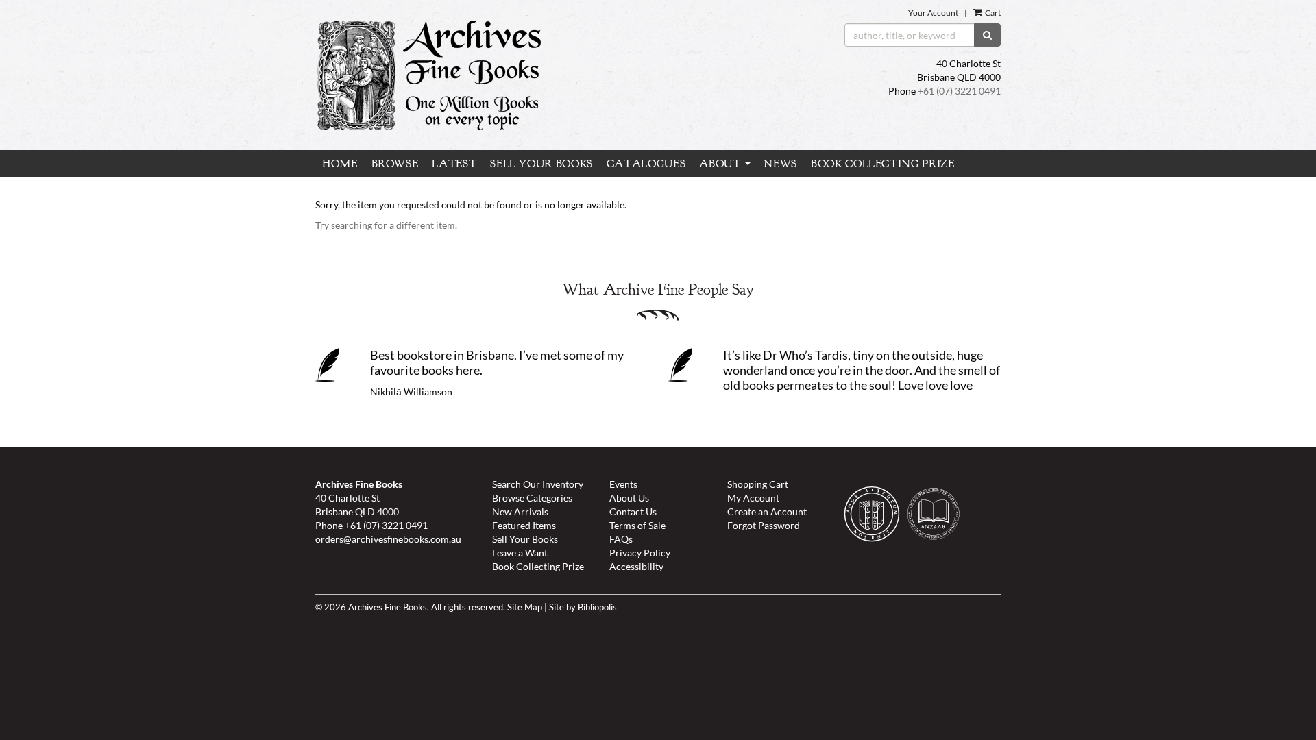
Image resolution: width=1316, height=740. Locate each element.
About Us (629, 498)
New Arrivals (520, 511)
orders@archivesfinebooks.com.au (388, 539)
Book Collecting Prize (882, 164)
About (719, 164)
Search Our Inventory (537, 484)
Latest (454, 164)
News (780, 164)
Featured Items (524, 525)
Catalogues (646, 164)
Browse (395, 164)
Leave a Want (520, 552)
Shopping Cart (757, 484)
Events (623, 484)
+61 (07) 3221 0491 (959, 91)
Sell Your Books (541, 164)
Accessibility (636, 566)
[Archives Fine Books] (540, 75)
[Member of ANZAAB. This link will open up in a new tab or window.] (937, 517)
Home (340, 164)
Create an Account (767, 511)
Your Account (933, 13)
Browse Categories (532, 498)
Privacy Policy (639, 552)
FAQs (621, 539)
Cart (992, 13)
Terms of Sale (637, 525)
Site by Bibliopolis (583, 607)
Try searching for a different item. (386, 225)
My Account (753, 498)
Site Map (524, 607)
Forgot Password (763, 525)
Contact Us (633, 511)
